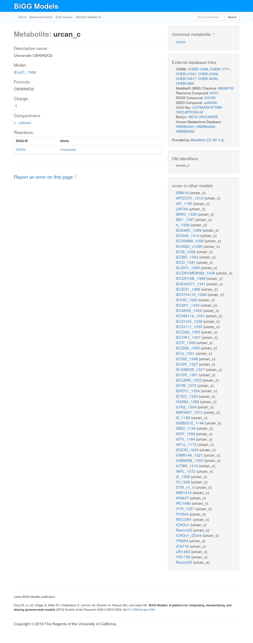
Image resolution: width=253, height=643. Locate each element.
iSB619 (182, 192)
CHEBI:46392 (208, 78)
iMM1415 (184, 492)
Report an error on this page (44, 176)
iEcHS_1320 (187, 299)
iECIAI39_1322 (189, 310)
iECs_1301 (186, 353)
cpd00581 (211, 102)
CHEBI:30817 (186, 78)
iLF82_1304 (186, 406)
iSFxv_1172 (186, 444)
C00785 (209, 97)
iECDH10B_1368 (191, 278)
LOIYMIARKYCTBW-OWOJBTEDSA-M (199, 109)
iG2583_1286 (188, 401)
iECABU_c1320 (190, 246)
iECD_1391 (186, 262)
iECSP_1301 (187, 374)
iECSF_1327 (187, 364)
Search (232, 17)
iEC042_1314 (188, 235)
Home (22, 17)
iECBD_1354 (187, 256)
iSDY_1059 (186, 433)
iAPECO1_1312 (190, 197)
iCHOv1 (183, 524)
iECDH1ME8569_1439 (196, 272)
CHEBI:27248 (208, 73)
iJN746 (182, 208)
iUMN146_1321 (190, 455)
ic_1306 (183, 224)
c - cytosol (22, 122)
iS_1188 (183, 417)
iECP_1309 (186, 342)
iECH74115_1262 (192, 294)
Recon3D (184, 530)
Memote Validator (87, 17)
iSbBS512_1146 (190, 422)
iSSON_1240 (187, 449)
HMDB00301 (185, 126)
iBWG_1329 (187, 214)
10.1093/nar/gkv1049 (141, 609)
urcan (181, 41)
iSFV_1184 (186, 439)
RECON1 (184, 519)
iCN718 (183, 546)
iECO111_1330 (189, 326)
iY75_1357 (185, 508)
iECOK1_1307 (189, 337)
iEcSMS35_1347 (191, 369)
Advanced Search (41, 17)
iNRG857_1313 (190, 412)
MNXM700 (225, 88)
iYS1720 (183, 556)
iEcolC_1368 (25, 72)
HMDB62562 (185, 131)
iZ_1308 (183, 476)
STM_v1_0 (185, 487)
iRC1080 (184, 503)
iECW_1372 (186, 385)
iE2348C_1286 (189, 230)
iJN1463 (183, 551)
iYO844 (183, 514)
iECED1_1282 (188, 289)
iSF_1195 (185, 203)
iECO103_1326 (189, 321)
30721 (214, 92)
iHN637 (183, 497)
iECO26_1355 (188, 331)
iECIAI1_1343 (188, 305)
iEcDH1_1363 (188, 267)
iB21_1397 (185, 219)
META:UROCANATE (203, 116)
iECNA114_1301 (191, 315)
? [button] (75, 176)
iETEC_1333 (187, 396)
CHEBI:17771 (220, 68)
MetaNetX (198, 139)
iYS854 (182, 540)
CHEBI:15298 (198, 68)
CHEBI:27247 (186, 73)
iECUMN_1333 (189, 380)
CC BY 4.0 (215, 139)
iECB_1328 (186, 251)
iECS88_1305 (188, 347)
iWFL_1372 (186, 471)
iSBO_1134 (186, 428)
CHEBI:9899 (185, 83)
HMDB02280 (205, 126)
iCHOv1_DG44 (189, 535)
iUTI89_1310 (187, 465)
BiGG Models (36, 6)
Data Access (64, 17)
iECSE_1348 (187, 358)
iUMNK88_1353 (190, 460)
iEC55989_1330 (190, 240)
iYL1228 (183, 481)
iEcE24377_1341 (191, 283)
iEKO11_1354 (188, 390)
